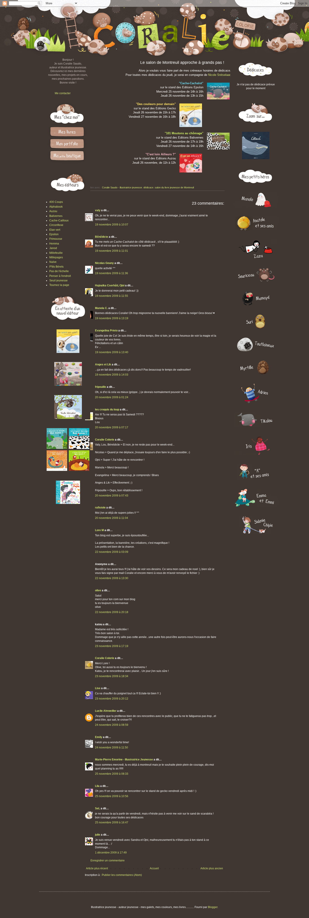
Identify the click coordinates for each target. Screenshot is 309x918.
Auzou (53, 211)
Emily (98, 737)
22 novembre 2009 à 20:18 (111, 612)
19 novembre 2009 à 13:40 (111, 352)
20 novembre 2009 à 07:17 (111, 427)
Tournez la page (59, 285)
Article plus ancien (211, 868)
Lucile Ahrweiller (105, 710)
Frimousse (55, 238)
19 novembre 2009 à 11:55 (111, 295)
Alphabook (56, 206)
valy (97, 210)
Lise (97, 688)
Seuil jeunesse (58, 280)
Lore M (99, 530)
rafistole (100, 507)
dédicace (148, 187)
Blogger (212, 907)
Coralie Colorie (104, 439)
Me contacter (63, 93)
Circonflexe (56, 225)
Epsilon (54, 234)
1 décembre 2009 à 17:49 (111, 852)
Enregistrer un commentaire (107, 860)
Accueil (154, 868)
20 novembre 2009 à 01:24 (111, 397)
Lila (97, 786)
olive (98, 590)
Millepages (56, 257)
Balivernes (55, 216)
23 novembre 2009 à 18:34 (111, 676)
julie (97, 834)
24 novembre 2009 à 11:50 (111, 747)
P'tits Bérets (56, 266)
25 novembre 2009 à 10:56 (111, 796)
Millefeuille (56, 252)
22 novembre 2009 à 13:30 (111, 578)
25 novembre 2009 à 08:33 (111, 773)
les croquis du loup (107, 409)
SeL (97, 808)
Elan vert (54, 229)
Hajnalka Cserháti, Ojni (109, 285)
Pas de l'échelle (59, 271)
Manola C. (101, 308)
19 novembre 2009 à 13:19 (111, 318)
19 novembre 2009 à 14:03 (111, 374)
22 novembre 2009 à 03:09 (111, 552)
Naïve (53, 262)
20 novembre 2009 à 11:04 (111, 518)
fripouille (100, 386)
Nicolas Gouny (104, 263)
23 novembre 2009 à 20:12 (111, 698)
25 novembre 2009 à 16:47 (111, 822)
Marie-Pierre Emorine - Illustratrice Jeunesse (124, 759)
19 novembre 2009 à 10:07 (111, 224)
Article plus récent (97, 868)
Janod (53, 248)
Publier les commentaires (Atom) (122, 875)
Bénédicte (101, 236)
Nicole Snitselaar (219, 75)
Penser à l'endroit (60, 276)
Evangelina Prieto (106, 330)
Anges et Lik (103, 364)
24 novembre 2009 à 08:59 (111, 724)
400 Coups (56, 202)
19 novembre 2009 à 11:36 (111, 273)
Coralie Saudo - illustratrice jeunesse (122, 187)
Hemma (54, 243)
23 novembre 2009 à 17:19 (111, 646)
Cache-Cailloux (59, 220)
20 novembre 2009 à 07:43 (111, 495)
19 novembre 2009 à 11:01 (111, 250)
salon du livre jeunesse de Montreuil (174, 187)
